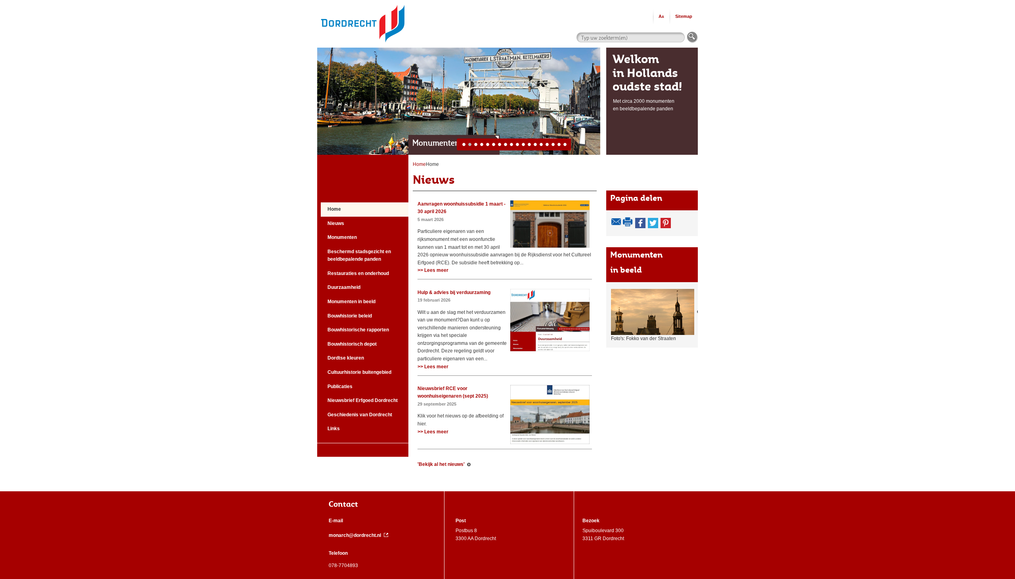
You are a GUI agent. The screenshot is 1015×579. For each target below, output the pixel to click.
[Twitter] (653, 223)
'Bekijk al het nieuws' (441, 464)
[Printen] (628, 222)
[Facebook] (640, 223)
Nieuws (434, 180)
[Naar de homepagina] (362, 3)
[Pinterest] (665, 223)
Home (432, 164)
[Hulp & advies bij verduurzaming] (550, 292)
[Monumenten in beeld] (656, 312)
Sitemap (683, 16)
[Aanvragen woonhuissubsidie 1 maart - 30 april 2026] (550, 204)
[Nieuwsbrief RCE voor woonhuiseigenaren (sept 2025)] (550, 388)
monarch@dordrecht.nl (355, 535)
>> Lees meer (432, 270)
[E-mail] (616, 222)
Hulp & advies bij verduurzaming (453, 292)
